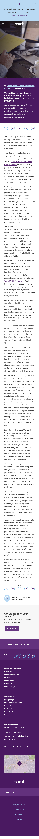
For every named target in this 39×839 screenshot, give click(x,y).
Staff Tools (10, 792)
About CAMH (9, 697)
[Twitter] (19, 656)
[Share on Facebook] (6, 129)
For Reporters (9, 709)
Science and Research (12, 675)
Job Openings (9, 700)
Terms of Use (19, 810)
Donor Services (9, 712)
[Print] (33, 129)
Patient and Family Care (12, 669)
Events (6, 715)
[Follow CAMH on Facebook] (15, 656)
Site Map (19, 819)
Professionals (9, 681)
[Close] (36, 3)
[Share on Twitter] (13, 129)
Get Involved (8, 684)
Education (7, 678)
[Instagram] (28, 656)
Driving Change (9, 687)
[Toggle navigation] (2, 24)
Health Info (8, 672)
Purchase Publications (12, 703)
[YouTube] (33, 656)
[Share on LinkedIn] (19, 129)
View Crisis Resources (19, 16)
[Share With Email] (26, 129)
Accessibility (19, 814)
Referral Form (9, 706)
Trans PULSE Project (12, 281)
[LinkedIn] (24, 656)
